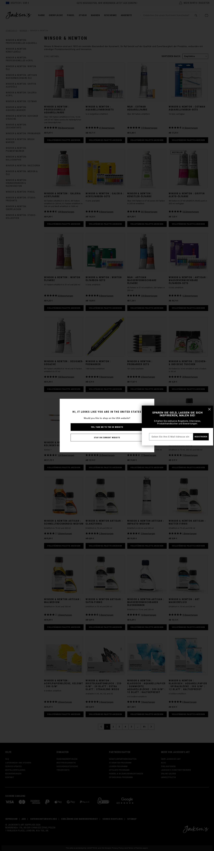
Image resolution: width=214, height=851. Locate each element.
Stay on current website (107, 437)
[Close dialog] (209, 409)
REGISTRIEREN (201, 437)
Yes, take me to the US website (107, 427)
